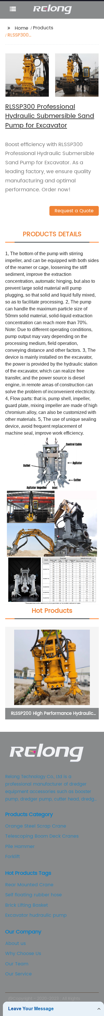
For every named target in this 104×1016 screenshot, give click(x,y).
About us (15, 943)
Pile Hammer (20, 846)
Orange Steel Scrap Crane (35, 826)
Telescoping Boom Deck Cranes (42, 836)
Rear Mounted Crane (29, 884)
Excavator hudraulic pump (36, 915)
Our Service (18, 974)
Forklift (12, 856)
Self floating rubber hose (33, 894)
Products (43, 28)
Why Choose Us (23, 953)
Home (21, 28)
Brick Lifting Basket (26, 905)
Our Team (16, 964)
